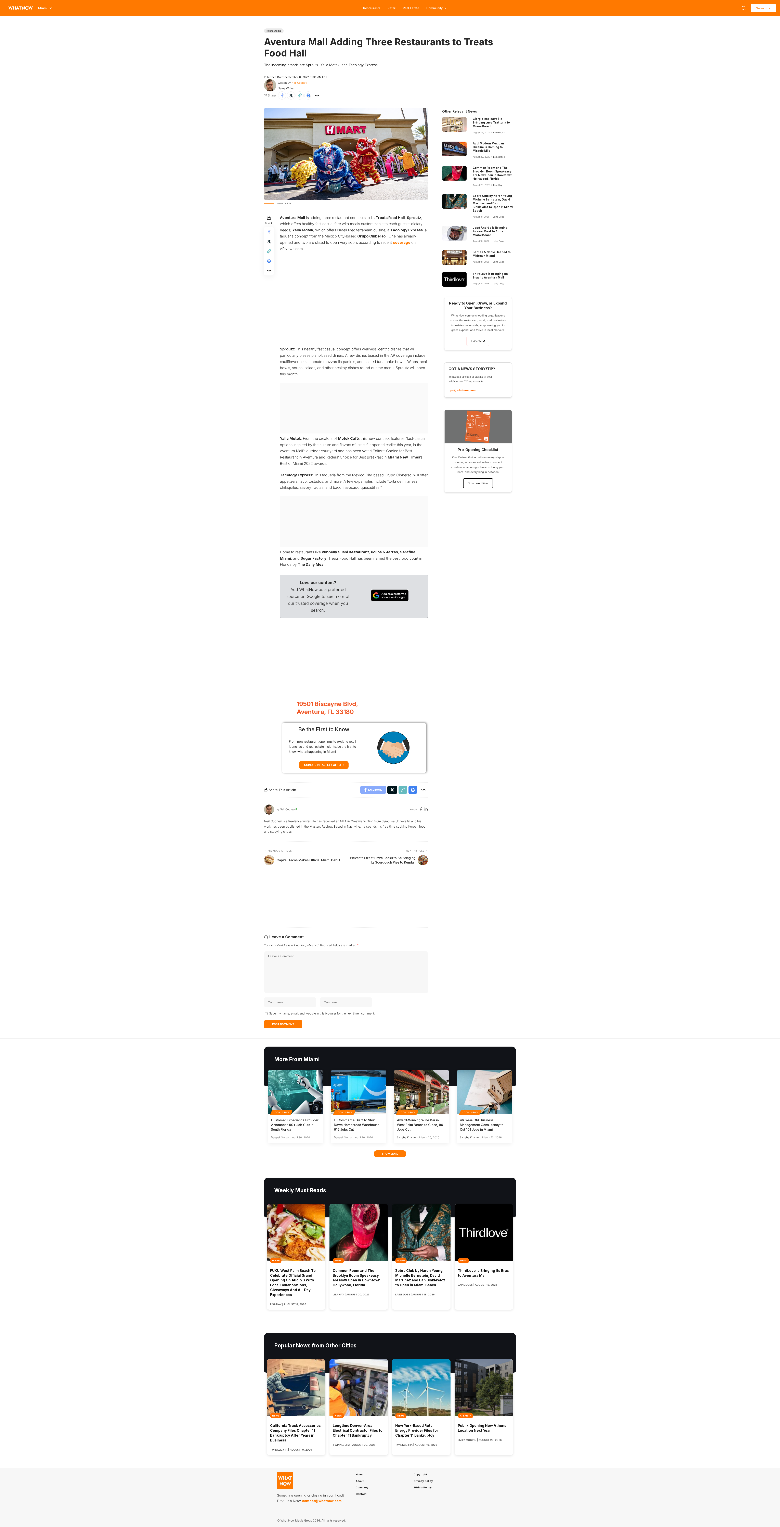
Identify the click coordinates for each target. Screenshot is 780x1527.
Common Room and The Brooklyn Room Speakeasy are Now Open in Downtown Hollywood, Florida (492, 173)
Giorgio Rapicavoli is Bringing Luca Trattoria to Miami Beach (491, 122)
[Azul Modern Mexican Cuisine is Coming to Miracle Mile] (454, 149)
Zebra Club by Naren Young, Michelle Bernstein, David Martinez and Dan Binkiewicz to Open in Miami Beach (493, 203)
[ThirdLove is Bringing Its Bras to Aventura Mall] (454, 279)
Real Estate (411, 8)
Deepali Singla (280, 1137)
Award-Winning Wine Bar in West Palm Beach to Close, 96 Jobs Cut (420, 1124)
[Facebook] (420, 809)
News (275, 1415)
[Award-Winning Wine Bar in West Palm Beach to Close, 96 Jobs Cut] (421, 1092)
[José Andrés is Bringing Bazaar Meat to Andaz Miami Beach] (454, 233)
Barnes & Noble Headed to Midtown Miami (492, 253)
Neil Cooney (299, 82)
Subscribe (763, 8)
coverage (401, 242)
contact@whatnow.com (321, 1501)
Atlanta (465, 1415)
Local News (281, 1112)
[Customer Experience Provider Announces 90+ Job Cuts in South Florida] (295, 1092)
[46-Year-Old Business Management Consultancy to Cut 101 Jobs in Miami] (484, 1092)
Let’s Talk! (478, 341)
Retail (392, 8)
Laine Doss (499, 132)
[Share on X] (291, 95)
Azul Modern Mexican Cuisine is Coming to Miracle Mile (488, 147)
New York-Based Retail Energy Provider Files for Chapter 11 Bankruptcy (416, 1430)
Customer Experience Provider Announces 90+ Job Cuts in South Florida (294, 1124)
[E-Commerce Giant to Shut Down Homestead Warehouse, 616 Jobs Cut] (358, 1092)
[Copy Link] (300, 95)
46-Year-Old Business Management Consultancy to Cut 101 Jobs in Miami (482, 1124)
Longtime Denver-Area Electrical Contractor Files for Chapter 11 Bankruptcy (358, 1430)
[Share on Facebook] (282, 95)
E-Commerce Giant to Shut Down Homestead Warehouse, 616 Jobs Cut (357, 1124)
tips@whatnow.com (462, 390)
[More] (317, 95)
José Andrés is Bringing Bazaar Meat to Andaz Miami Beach (490, 231)
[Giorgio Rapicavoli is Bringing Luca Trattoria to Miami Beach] (454, 124)
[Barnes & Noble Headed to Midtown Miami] (454, 257)
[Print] (308, 95)
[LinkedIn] (426, 809)
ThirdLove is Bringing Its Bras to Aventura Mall (490, 275)
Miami (276, 1260)
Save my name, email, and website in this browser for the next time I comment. (322, 1013)
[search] (744, 8)
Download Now (478, 483)
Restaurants (371, 8)
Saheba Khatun (406, 1137)
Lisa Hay (497, 185)
